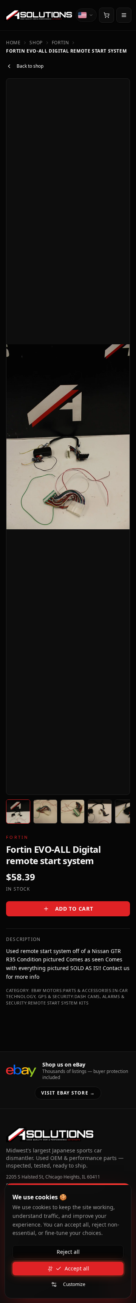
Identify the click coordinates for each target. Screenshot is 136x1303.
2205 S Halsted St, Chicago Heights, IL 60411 (53, 1177)
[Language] (86, 15)
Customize (74, 1284)
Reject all (68, 1251)
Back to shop (30, 66)
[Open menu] (123, 15)
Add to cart (74, 908)
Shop (35, 43)
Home (13, 43)
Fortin (60, 43)
